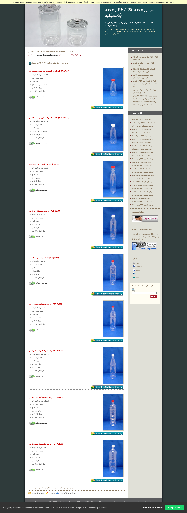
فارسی (51, 2)
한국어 (92, 2)
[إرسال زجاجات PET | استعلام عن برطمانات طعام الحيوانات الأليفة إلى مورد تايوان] (145, 221)
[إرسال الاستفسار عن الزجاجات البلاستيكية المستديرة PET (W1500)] (107, 481)
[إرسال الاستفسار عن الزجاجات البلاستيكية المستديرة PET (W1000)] (107, 388)
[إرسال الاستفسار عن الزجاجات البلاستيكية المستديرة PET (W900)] (107, 341)
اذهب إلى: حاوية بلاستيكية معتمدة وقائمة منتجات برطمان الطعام (51, 488)
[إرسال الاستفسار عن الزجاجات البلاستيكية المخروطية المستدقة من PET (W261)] (107, 108)
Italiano (79, 2)
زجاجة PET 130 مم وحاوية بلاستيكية (142, 132)
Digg (137, 263)
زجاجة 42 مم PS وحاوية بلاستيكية (141, 162)
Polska (108, 2)
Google (137, 270)
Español (45, 2)
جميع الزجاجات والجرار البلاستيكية (47, 55)
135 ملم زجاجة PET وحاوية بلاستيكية (142, 136)
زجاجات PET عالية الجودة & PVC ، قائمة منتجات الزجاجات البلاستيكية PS (145, 83)
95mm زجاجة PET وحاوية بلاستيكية (142, 201)
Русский (133, 2)
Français (59, 2)
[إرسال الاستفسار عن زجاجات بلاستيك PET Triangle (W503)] (107, 201)
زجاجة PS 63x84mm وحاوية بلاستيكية (143, 175)
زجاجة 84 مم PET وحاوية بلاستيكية (142, 191)
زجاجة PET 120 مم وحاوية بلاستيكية (142, 126)
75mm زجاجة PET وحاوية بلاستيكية (142, 188)
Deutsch (29, 2)
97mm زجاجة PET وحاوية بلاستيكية (142, 205)
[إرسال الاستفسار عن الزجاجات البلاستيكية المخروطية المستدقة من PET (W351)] (107, 155)
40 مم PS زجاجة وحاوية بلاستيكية (141, 155)
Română (125, 2)
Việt (166, 2)
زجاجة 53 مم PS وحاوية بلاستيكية (141, 168)
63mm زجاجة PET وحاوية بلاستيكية (142, 172)
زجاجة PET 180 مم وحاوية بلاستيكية (142, 139)
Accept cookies (174, 507)
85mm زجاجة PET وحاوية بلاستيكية (142, 195)
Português (117, 2)
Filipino (144, 2)
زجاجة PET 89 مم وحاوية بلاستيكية (142, 198)
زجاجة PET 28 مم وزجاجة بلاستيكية (142, 152)
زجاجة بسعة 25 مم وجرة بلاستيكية (142, 149)
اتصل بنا (53, 493)
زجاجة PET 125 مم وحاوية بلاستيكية (142, 129)
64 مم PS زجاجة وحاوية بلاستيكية (141, 178)
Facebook (138, 267)
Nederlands (100, 2)
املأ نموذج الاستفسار (37, 493)
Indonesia (71, 2)
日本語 (86, 2)
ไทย (139, 2)
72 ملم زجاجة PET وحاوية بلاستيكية (142, 185)
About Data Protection (152, 507)
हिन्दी (65, 2)
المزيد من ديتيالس (41, 96)
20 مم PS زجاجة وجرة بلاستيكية (141, 142)
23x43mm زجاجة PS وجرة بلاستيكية (143, 145)
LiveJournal (139, 274)
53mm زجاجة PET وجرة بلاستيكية (142, 165)
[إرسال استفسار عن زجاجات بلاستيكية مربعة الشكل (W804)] (107, 295)
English (16, 2)
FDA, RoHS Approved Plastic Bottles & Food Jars (55, 52)
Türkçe (151, 2)
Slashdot (138, 277)
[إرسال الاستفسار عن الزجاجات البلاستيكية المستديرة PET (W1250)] (107, 434)
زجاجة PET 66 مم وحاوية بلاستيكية (142, 182)
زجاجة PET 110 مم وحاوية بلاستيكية (142, 119)
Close (171, 2)
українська (159, 2)
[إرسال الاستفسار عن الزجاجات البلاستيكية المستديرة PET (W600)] (107, 248)
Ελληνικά (37, 2)
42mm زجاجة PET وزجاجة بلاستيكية (142, 159)
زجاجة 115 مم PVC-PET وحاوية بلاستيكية (144, 122)
